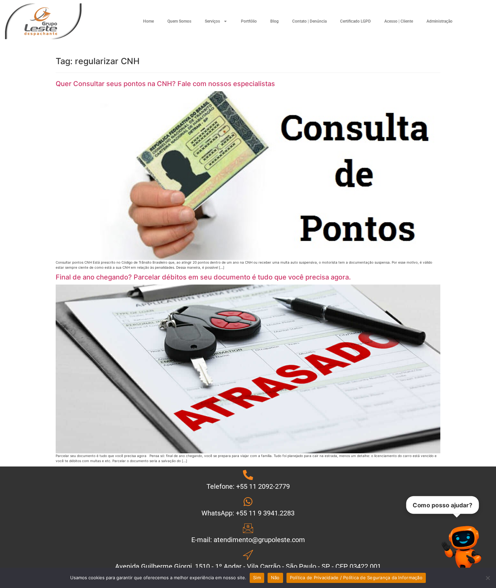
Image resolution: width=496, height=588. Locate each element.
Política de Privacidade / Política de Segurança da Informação (356, 577)
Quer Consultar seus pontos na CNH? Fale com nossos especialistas (165, 84)
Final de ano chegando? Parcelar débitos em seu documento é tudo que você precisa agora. (203, 277)
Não (275, 577)
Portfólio (249, 21)
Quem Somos (179, 21)
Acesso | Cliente (398, 21)
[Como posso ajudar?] (464, 550)
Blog (274, 21)
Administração (439, 21)
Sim (257, 577)
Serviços (212, 21)
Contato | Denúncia (309, 21)
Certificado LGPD (355, 21)
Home (148, 21)
